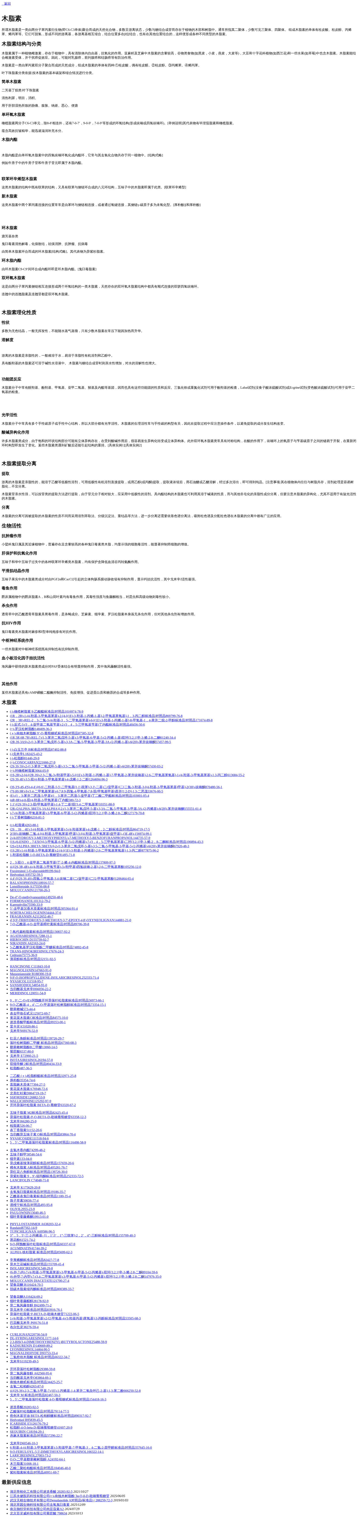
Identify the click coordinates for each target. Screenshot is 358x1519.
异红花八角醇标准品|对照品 (30, 1172)
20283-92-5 (31, 1407)
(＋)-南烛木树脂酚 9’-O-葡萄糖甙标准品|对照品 (44, 733)
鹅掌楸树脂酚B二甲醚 (26, 1047)
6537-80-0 (27, 1051)
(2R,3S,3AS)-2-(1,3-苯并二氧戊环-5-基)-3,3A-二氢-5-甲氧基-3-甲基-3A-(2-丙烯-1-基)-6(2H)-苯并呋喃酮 (83, 742)
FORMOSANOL (21, 901)
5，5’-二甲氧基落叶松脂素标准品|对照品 (39, 1142)
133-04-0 (26, 1158)
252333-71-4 (90, 977)
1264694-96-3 (98, 779)
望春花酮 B (18, 1284)
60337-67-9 (67, 1244)
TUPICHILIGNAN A (24, 1231)
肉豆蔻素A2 (55, 1509)
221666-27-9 (46, 762)
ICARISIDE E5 (20, 1423)
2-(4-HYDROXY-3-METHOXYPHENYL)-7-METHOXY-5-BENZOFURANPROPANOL (71, 838)
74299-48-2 (37, 1150)
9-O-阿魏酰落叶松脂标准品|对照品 (35, 1244)
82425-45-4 (60, 1112)
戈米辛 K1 (17, 1187)
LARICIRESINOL (22, 1455)
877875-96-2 (150, 850)
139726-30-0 (58, 1172)
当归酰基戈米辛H (23, 989)
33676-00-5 (155, 791)
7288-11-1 (45, 936)
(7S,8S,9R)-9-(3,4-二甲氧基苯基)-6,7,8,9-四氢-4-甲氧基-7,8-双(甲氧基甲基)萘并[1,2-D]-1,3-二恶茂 (79, 791)
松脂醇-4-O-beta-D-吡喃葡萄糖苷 (33, 1427)
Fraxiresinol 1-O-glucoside (27, 871)
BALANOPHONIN (23, 882)
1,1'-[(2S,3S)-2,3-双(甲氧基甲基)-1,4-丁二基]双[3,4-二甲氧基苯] (54, 804)
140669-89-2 (43, 1345)
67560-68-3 (68, 1043)
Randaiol (16, 1228)
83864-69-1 (43, 1377)
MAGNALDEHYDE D (26, 1353)
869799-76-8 (174, 716)
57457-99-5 (163, 742)
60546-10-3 (30, 1443)
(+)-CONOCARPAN (24, 762)
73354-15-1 (98, 1004)
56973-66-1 (96, 1000)
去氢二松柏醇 (20, 1386)
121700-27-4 (60, 1280)
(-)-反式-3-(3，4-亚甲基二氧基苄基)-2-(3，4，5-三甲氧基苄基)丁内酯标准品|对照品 (69, 724)
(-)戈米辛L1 (18, 754)
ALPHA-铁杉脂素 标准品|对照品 (33, 1252)
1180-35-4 (64, 1196)
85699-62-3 (64, 1252)
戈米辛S (16, 1361)
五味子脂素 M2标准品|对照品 (31, 1112)
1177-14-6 (51, 1338)
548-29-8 (47, 1268)
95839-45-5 (35, 1420)
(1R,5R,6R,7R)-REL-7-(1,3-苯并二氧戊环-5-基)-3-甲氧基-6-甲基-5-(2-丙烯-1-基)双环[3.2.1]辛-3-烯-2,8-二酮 (85, 737)
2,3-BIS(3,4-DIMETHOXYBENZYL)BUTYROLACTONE (51, 1342)
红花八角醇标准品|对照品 (28, 1038)
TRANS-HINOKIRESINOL (29, 951)
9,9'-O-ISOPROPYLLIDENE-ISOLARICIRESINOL (46, 977)
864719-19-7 (37, 1093)
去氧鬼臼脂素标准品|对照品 (30, 1192)
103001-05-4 (140, 795)
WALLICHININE (22, 1101)
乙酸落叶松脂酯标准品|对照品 (32, 1411)
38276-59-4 (31, 1327)
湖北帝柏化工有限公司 (26, 1491)
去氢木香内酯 (20, 1150)
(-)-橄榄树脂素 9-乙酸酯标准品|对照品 (37, 711)
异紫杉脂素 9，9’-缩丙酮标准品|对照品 (38, 1176)
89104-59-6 (150, 1272)
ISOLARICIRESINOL (25, 1268)
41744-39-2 (39, 1248)
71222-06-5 (71, 1314)
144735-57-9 (141, 838)
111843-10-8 (41, 966)
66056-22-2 (43, 989)
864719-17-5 (141, 829)
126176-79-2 (39, 1423)
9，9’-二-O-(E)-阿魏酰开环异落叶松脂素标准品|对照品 (49, 1000)
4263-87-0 (37, 1386)
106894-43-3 (194, 842)
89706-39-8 (81, 924)
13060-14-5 (49, 1047)
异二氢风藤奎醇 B (23, 1305)
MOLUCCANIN (21, 890)
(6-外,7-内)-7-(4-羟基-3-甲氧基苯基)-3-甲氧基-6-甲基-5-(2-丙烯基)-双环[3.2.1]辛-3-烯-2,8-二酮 (76, 1272)
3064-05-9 (41, 770)
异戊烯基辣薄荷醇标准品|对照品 (33, 1163)
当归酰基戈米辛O (23, 1377)
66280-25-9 (28, 1121)
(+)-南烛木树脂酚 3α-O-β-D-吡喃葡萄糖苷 (79, 1496)
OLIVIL (15, 1209)
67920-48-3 (181, 846)
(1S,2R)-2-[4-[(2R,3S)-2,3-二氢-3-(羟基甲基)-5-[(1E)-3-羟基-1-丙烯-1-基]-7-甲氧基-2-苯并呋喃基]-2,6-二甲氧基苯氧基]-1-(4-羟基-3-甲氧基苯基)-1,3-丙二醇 (118, 775)
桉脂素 (15, 1125)
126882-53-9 (36, 1097)
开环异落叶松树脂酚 (25, 1369)
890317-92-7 (82, 1415)
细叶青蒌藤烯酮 (21, 1216)
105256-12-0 (132, 867)
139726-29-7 (55, 1038)
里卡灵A (16, 1026)
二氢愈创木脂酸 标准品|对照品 (32, 1357)
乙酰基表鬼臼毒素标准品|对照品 (33, 1196)
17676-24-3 (56, 951)
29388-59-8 (47, 1369)
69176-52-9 (30, 1031)
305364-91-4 (69, 908)
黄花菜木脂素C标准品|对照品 (31, 1017)
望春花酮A (18, 1296)
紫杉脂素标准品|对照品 (27, 1472)
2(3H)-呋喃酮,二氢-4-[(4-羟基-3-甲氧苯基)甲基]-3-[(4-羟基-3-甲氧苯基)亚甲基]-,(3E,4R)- (72, 833)
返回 (6, 3)
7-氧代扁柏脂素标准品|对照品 (31, 931)
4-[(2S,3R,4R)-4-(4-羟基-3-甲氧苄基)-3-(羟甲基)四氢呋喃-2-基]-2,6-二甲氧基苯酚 (67, 867)
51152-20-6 (34, 1130)
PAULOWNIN (20, 1212)
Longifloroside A (21, 886)
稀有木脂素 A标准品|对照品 (30, 1167)
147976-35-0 (152, 1276)
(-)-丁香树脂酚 (20, 817)
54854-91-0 (39, 985)
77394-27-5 (37, 1084)
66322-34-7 (62, 1357)
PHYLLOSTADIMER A (27, 1224)
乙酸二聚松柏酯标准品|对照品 (32, 1468)
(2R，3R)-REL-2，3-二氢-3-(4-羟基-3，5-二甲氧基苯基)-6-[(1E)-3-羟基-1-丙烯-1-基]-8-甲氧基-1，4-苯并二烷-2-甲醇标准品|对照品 (103, 720)
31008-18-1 (31, 1463)
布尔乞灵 (16, 1327)
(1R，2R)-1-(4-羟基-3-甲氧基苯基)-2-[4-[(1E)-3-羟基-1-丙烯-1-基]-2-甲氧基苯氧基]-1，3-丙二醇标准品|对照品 (88, 716)
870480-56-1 (213, 787)
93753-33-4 (50, 1353)
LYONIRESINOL (22, 1349)
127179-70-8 (135, 813)
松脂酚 (15, 1068)
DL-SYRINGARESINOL (27, 1338)
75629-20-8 (32, 1187)
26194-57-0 (45, 1060)
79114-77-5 (61, 1411)
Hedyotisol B (18, 1420)
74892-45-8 (80, 947)
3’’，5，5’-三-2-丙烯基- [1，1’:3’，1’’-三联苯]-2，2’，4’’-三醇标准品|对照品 (64, 1235)
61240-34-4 (168, 737)
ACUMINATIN (20, 1248)
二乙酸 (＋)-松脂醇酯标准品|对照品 (35, 1076)
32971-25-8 (68, 1076)
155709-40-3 (127, 1235)
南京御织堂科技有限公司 (28, 1509)
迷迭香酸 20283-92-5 (58, 1491)
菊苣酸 (15, 1051)
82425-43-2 (34, 754)
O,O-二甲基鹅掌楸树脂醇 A (30, 1459)
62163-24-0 (37, 943)
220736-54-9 (38, 1334)
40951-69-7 (51, 1472)
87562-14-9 (29, 1228)
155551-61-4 (192, 808)
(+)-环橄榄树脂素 (22, 770)
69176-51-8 (40, 1322)
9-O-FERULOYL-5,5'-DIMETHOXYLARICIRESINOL (48, 1451)
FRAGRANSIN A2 (23, 916)
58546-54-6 (34, 1154)
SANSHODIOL (21, 985)
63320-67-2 (68, 1105)
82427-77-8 (51, 1260)
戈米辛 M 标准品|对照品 (27, 1395)
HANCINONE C (21, 966)
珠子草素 (16, 1200)
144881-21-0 (122, 920)
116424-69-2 (34, 1296)
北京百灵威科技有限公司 (28, 1513)
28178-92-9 (40, 1301)
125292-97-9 (42, 1101)
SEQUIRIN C (19, 1431)
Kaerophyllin (18, 904)
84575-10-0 (60, 1017)
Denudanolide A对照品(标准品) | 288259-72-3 (81, 1500)
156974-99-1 (143, 833)
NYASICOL (18, 981)
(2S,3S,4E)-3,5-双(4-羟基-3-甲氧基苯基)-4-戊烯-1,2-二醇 (49, 779)
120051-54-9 (37, 993)
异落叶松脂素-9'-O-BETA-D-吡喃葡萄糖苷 (40, 1117)
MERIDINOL (19, 993)
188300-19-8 (42, 974)
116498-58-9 (77, 1142)
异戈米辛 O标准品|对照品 (28, 1309)
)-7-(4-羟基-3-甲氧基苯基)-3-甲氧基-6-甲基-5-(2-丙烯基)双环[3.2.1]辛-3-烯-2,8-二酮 (68, 813)
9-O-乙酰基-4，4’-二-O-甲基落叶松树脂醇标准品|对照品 (50, 1004)
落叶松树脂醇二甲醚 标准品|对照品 (35, 1043)
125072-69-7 (41, 1013)
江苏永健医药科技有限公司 (30, 1496)
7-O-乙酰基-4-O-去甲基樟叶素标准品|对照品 (42, 924)
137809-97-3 (106, 862)
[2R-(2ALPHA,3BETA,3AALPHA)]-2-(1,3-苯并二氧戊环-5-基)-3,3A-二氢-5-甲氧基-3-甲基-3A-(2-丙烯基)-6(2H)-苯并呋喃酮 (97, 808)
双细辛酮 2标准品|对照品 (28, 1064)
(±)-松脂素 (17, 825)
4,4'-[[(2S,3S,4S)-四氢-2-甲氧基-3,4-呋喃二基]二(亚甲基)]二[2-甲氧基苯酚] (62, 878)
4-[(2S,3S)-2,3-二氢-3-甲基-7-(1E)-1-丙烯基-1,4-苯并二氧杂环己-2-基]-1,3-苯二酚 (67, 1390)
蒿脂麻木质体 (20, 1084)
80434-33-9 (54, 1064)
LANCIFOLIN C (21, 1180)
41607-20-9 (64, 1427)
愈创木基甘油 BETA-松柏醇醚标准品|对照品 (42, 1415)
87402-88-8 (58, 749)
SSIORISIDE (19, 1097)
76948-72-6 (40, 1089)
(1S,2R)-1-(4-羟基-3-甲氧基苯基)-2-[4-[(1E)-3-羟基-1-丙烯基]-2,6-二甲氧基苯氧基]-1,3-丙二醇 (76, 850)
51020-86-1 (30, 1026)
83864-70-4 (68, 1134)
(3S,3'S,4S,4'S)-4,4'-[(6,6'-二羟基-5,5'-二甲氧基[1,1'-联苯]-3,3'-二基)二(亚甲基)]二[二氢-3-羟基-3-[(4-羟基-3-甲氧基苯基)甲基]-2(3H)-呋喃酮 (107, 787)
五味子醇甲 (18, 1154)
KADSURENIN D (22, 1345)
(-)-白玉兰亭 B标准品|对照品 (30, 749)
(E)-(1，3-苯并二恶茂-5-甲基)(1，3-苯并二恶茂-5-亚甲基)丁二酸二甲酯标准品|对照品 (71, 795)
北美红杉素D (19, 1093)
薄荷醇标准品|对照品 (25, 959)
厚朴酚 (15, 1080)
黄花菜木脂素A (21, 1089)
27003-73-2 (43, 1455)
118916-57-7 (45, 882)
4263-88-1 (32, 825)
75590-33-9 (34, 904)
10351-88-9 (107, 804)
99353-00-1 (58, 1022)
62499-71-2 (44, 1305)
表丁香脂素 (18, 1130)
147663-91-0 (42, 970)
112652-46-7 (44, 916)
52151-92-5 (48, 959)
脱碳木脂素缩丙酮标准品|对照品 (33, 1289)
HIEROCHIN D (21, 939)
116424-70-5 (34, 1284)
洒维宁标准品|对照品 (25, 1205)
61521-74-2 (27, 1240)
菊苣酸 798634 (56, 1513)
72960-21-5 (30, 1056)
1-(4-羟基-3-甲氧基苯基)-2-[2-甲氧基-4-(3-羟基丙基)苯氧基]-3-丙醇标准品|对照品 (67, 1318)
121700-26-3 (41, 890)
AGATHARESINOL (24, 936)
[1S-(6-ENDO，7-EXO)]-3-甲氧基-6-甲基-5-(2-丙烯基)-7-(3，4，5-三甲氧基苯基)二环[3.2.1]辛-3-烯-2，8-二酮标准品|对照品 (98, 842)
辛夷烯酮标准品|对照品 (27, 1260)
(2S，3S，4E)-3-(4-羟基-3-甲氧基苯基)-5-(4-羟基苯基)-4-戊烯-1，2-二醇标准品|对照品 (71, 829)
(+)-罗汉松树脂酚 (22, 729)
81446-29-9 (31, 758)
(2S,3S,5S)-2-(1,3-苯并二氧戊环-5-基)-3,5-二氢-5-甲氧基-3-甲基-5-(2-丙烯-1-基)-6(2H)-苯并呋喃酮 (79, 766)
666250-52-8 (132, 1390)
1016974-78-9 (74, 711)
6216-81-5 (37, 817)
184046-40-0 (62, 1468)
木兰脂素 (16, 1463)
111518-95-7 (35, 981)
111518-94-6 (40, 1138)
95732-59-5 (35, 874)
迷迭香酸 (16, 1407)
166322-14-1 (95, 1451)
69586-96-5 (47, 1231)
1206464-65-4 (124, 878)
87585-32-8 (85, 733)
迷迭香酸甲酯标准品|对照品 (30, 1022)
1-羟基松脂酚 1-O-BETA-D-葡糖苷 (34, 855)
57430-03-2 (155, 766)
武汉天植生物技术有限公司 (30, 1500)
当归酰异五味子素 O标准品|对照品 (35, 1134)
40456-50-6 (137, 724)
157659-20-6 (65, 1163)
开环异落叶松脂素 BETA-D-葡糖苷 (35, 1105)
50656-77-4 (31, 1200)
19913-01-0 (40, 1216)
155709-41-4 (55, 1264)
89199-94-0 (52, 871)
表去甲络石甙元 (21, 1013)
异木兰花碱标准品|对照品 (28, 1264)
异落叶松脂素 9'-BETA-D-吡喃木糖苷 (37, 1314)
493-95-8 (46, 1205)
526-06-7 (26, 1125)
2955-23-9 (28, 1209)
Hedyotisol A (18, 874)
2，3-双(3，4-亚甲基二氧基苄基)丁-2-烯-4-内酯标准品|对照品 (54, 862)
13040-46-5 (38, 1212)
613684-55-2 (235, 775)
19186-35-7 (58, 1192)
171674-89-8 (204, 720)
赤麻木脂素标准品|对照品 (28, 1435)
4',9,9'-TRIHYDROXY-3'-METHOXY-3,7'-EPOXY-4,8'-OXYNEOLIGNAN (62, 920)
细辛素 (15, 1158)
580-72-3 (75, 800)
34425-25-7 (54, 1382)
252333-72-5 (75, 1176)
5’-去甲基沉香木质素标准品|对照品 (35, 908)
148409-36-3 (43, 729)
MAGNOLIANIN (22, 970)
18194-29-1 (36, 1431)
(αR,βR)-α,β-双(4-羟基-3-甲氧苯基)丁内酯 (39, 800)
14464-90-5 (42, 1349)
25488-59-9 (99, 1342)
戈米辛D (16, 1443)
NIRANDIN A (20, 943)
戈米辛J (15, 1121)
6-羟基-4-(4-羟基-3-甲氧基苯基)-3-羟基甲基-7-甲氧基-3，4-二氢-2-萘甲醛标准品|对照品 (72, 1447)
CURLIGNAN (20, 1334)
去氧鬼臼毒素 (60, 1504)
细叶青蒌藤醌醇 (21, 1301)
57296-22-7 (54, 1435)
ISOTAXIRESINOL (23, 1060)
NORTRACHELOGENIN (28, 912)
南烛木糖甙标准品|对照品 (28, 1382)
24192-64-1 (57, 1459)
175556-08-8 (40, 886)
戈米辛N (16, 1031)
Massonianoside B (22, 974)
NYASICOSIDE (21, 1138)
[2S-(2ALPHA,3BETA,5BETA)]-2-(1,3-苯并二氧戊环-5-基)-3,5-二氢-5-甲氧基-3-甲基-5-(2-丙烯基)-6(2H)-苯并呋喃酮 (92, 846)
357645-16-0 (143, 1447)
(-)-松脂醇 (17, 758)
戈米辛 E (16, 1056)
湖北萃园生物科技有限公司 (30, 1504)
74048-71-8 (41, 1180)
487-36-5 (26, 1068)
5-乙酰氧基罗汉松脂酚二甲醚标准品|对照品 (41, 947)
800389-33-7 (65, 1289)
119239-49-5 (30, 1361)
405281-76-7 (58, 1167)
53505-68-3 (133, 1318)
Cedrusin (16, 955)
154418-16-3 (97, 1399)
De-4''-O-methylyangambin (28, 897)
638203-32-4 (52, 1224)
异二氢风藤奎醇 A (23, 1373)
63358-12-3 (78, 1117)
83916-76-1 (54, 1309)
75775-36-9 (29, 955)
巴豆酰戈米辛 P (21, 1322)
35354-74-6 (27, 1080)
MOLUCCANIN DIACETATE (31, 1280)
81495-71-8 (67, 855)
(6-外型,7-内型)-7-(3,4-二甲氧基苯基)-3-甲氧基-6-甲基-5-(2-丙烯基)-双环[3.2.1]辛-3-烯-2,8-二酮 (77, 1276)
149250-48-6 (54, 897)
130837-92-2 (61, 931)
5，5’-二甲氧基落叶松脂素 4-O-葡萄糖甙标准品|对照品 (49, 1399)
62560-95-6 (44, 1373)
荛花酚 (15, 1240)
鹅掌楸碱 (16, 1009)
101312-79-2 (41, 901)
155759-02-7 (40, 939)
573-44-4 (29, 1009)
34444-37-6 (53, 912)
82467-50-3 (52, 1395)
